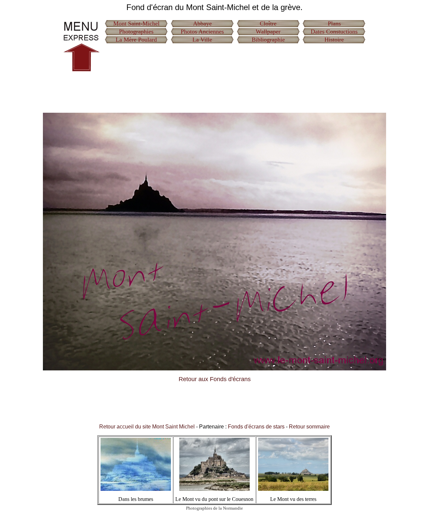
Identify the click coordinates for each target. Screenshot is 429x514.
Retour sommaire (309, 426)
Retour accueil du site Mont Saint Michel (147, 426)
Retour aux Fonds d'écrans (215, 379)
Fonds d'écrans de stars (256, 426)
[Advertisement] (235, 61)
